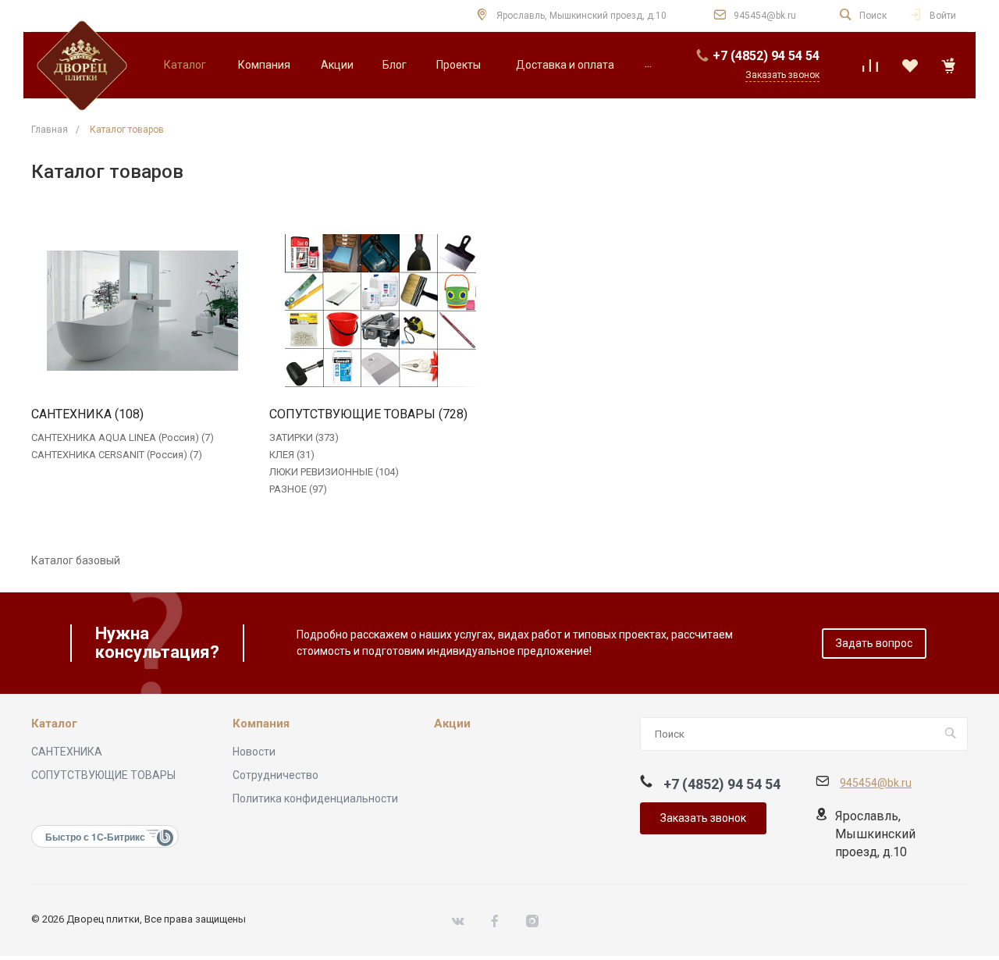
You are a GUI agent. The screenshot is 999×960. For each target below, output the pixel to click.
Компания (261, 724)
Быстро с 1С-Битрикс (95, 837)
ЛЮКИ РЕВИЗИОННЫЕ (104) (334, 472)
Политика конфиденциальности (315, 798)
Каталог (54, 724)
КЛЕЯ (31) (292, 454)
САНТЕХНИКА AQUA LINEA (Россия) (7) (122, 437)
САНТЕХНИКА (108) (87, 414)
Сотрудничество (275, 775)
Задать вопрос (874, 643)
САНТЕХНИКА (66, 751)
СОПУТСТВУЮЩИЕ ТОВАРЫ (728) (368, 414)
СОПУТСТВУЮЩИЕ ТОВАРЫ (103, 775)
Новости (254, 751)
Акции (452, 724)
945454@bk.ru (765, 15)
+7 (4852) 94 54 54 (766, 55)
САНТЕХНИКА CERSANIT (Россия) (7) (116, 454)
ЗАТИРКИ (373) (304, 437)
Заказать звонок (703, 818)
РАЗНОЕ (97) (298, 489)
